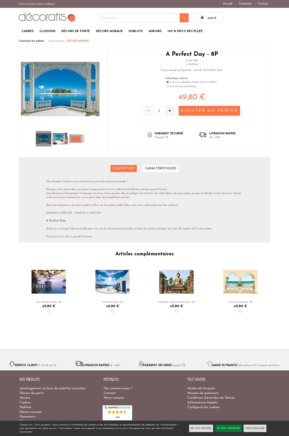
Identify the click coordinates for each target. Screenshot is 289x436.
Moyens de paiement (203, 393)
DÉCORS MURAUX (109, 31)
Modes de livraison (201, 388)
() (117, 417)
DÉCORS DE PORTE (75, 31)
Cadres (25, 402)
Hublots (25, 407)
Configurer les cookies (203, 407)
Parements (28, 416)
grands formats (82, 236)
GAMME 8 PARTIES (59, 213)
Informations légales (202, 402)
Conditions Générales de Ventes (211, 397)
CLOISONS (47, 31)
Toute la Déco (56, 41)
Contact (263, 3)
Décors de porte (32, 393)
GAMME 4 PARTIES (88, 213)
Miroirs (25, 397)
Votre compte (114, 397)
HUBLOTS (136, 31)
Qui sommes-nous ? (118, 388)
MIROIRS (155, 31)
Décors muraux (31, 412)
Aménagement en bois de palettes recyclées (53, 388)
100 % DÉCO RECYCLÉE (185, 31)
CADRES (28, 31)
